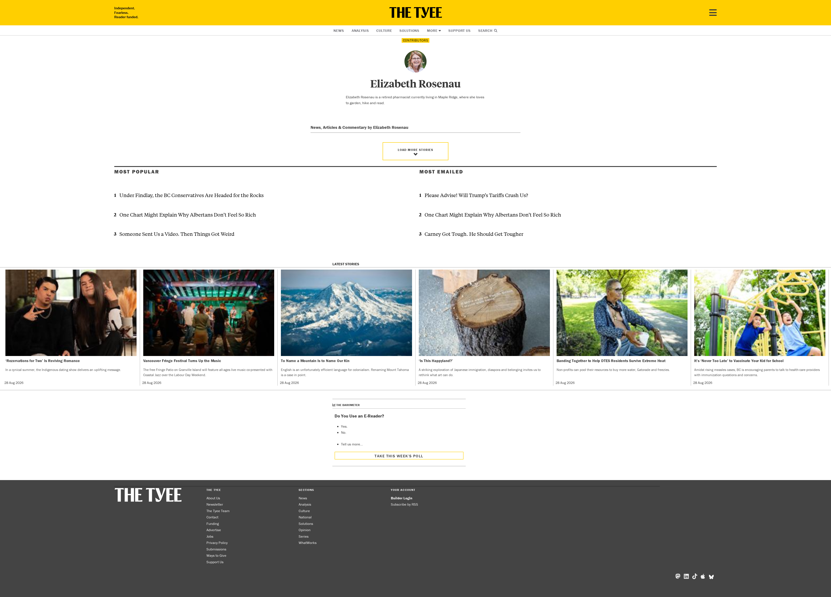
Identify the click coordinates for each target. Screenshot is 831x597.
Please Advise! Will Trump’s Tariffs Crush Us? (476, 195)
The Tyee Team (218, 510)
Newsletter (214, 504)
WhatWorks (308, 542)
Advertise (213, 529)
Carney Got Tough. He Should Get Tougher (474, 234)
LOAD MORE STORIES (415, 150)
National (305, 517)
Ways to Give (216, 555)
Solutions (409, 30)
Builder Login (401, 498)
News (338, 30)
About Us (213, 498)
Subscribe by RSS (404, 504)
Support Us (459, 30)
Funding (212, 523)
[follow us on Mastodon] (677, 576)
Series (304, 536)
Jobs (209, 536)
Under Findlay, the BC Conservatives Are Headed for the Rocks (191, 195)
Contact (212, 517)
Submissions (216, 549)
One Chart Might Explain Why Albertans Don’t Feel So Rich (187, 214)
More (432, 30)
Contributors (415, 40)
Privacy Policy (217, 542)
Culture (384, 30)
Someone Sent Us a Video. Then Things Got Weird (176, 234)
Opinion (305, 529)
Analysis (360, 30)
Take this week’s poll (399, 455)
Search (486, 30)
